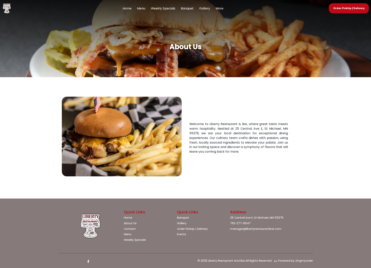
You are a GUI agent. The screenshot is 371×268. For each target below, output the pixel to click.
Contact (130, 229)
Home (127, 8)
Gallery (204, 8)
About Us (130, 223)
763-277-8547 (240, 223)
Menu (141, 8)
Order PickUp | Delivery (192, 229)
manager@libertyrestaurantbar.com (255, 229)
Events (181, 234)
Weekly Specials (163, 8)
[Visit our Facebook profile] (88, 261)
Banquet (187, 8)
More (219, 8)
